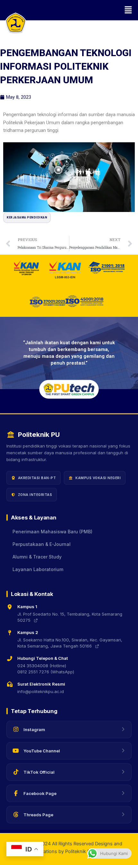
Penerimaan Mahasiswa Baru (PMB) (52, 531)
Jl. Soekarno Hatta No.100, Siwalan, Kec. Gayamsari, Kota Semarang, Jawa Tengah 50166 (69, 643)
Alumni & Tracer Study (37, 556)
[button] (69, 10)
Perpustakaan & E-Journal (42, 544)
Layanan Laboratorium (38, 569)
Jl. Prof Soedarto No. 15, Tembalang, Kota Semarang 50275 (69, 617)
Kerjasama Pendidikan (27, 217)
